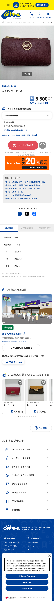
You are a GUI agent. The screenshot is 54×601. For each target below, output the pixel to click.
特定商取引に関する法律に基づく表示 (14, 341)
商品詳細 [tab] (9, 228)
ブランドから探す (10, 546)
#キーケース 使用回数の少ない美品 (18, 195)
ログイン (31, 546)
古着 (8, 22)
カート (30, 550)
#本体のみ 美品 (10, 185)
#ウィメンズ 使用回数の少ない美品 (32, 182)
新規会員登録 (33, 542)
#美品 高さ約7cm (30, 198)
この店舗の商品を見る (21, 347)
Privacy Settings (27, 576)
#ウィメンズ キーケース (14, 192)
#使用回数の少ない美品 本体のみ (30, 185)
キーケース (36, 22)
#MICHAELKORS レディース (15, 188)
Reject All (27, 582)
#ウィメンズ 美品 (11, 182)
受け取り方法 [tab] (45, 228)
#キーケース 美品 (34, 188)
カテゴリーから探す (11, 542)
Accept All (27, 588)
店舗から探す (9, 550)
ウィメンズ (16, 22)
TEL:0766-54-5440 (13, 361)
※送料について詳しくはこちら (15, 130)
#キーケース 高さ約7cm (14, 198)
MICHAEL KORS (9, 86)
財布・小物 (26, 22)
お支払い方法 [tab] (27, 228)
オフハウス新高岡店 (12, 334)
